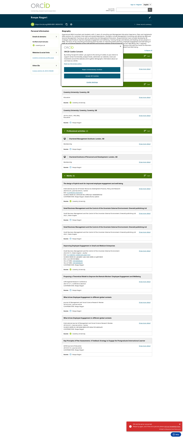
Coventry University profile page (43, 58)
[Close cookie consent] (120, 46)
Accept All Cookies (92, 76)
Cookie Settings (92, 82)
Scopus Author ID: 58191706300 (43, 71)
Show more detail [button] (144, 69)
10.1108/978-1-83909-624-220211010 (78, 255)
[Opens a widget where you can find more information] (176, 434)
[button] (148, 50)
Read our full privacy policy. (73, 64)
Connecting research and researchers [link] (43, 11)
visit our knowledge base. (172, 426)
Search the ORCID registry (110, 9)
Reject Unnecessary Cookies (92, 69)
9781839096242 (78, 261)
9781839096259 (78, 263)
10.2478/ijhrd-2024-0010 (74, 193)
